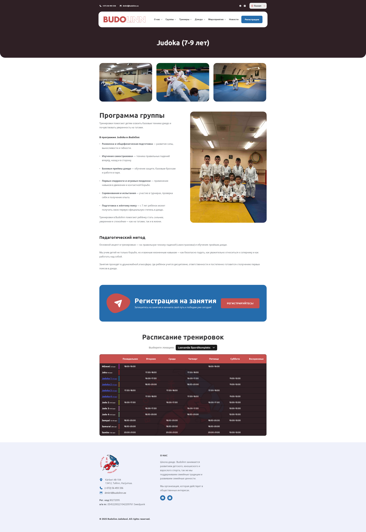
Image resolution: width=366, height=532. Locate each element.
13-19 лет (109, 421)
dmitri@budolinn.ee (115, 492)
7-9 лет (109, 379)
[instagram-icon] (245, 6)
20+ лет (109, 427)
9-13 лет (108, 403)
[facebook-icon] (240, 6)
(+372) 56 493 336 (114, 488)
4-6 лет (107, 373)
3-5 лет (109, 367)
